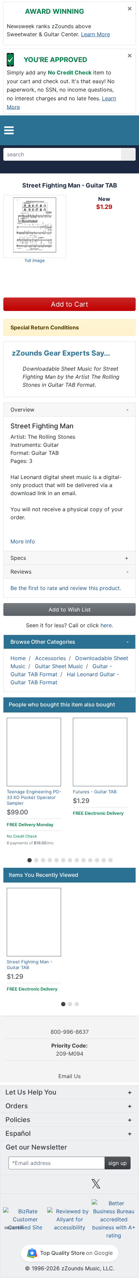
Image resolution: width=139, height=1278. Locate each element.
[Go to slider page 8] (76, 859)
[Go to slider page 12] (103, 859)
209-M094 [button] (69, 1049)
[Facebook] (43, 1186)
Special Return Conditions (44, 327)
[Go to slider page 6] (62, 859)
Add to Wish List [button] (70, 609)
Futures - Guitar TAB (94, 791)
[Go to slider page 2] (35, 859)
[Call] (125, 130)
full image (35, 260)
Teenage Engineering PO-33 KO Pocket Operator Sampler (34, 797)
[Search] (128, 154)
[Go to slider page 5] (56, 859)
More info (22, 541)
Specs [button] (69, 558)
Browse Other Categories (69, 641)
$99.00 (17, 812)
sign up (117, 1163)
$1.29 (81, 800)
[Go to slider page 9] (83, 859)
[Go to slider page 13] (110, 859)
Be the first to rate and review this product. (65, 588)
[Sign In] (113, 130)
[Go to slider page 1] (29, 859)
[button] (9, 130)
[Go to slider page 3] (42, 859)
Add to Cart (69, 304)
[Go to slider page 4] (49, 859)
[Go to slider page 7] (69, 859)
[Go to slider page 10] (89, 859)
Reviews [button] (69, 571)
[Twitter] (96, 1186)
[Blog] (16, 1186)
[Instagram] (69, 1186)
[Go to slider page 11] (96, 859)
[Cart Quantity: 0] (98, 130)
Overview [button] (69, 409)
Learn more (95, 34)
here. (107, 625)
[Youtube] (123, 1186)
